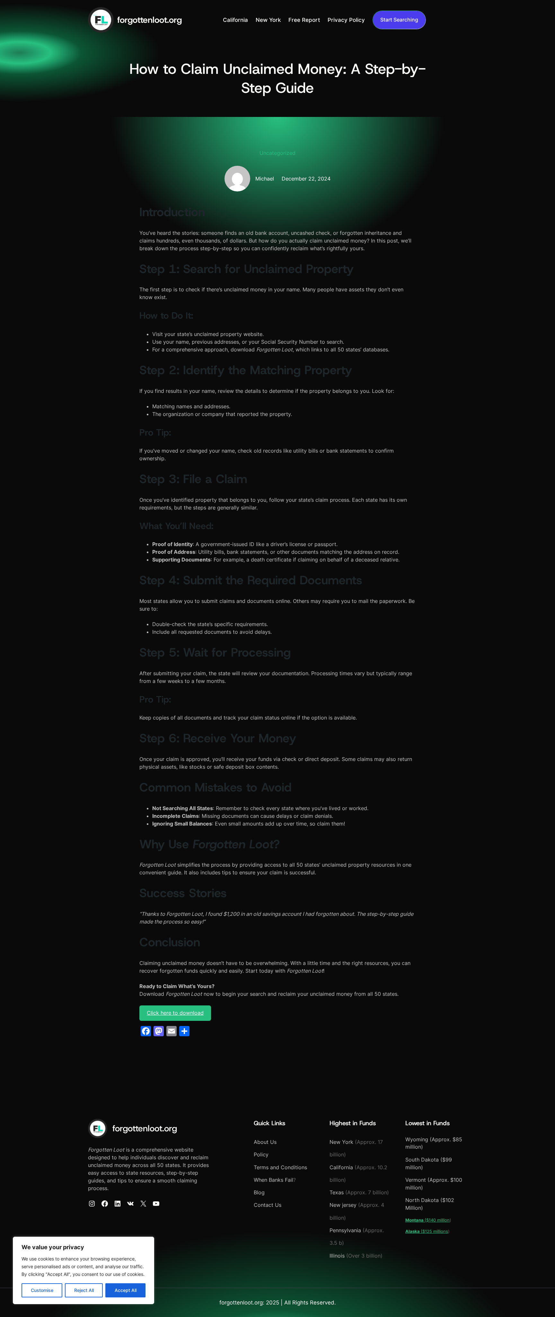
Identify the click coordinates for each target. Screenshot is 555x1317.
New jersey (344, 1205)
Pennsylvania (345, 1230)
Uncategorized (277, 153)
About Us (265, 1142)
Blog (259, 1192)
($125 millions (426, 1231)
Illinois (337, 1256)
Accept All (126, 1290)
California (342, 1167)
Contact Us (267, 1205)
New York (341, 1142)
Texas (337, 1192)
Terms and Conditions (280, 1167)
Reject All (84, 1290)
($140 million (427, 1220)
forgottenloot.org (149, 19)
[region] (83, 1270)
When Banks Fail (273, 1180)
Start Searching (399, 20)
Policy (261, 1155)
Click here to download (175, 1013)
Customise (42, 1290)
